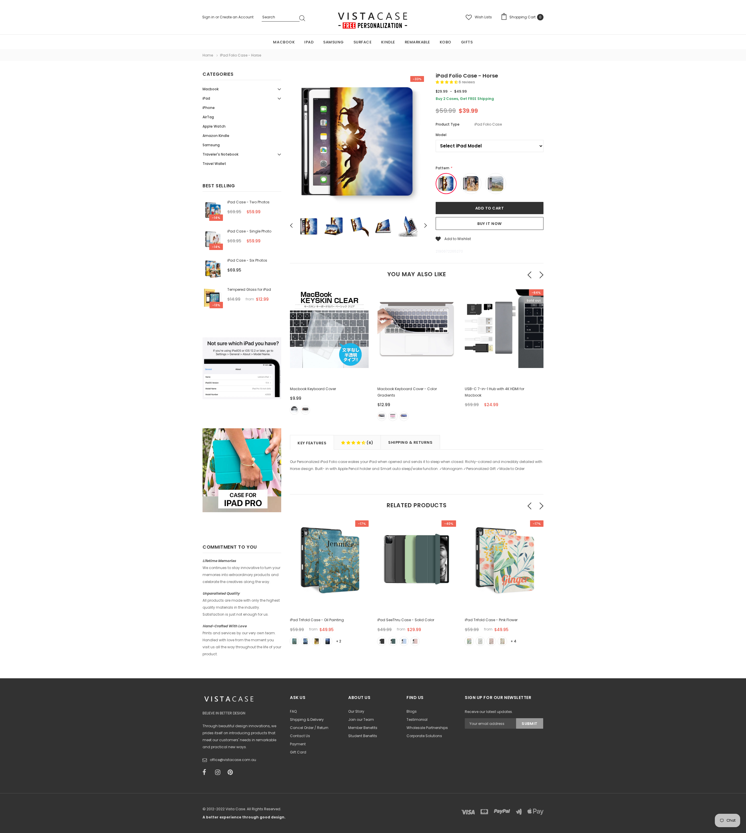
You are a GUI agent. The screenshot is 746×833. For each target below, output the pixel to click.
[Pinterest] (232, 772)
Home (208, 55)
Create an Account (237, 17)
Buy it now (489, 223)
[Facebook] (207, 772)
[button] (447, 82)
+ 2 (338, 641)
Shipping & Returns (410, 442)
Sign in (208, 17)
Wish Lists (483, 17)
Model (441, 134)
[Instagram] (219, 772)
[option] (358, 142)
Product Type (448, 124)
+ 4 (513, 641)
